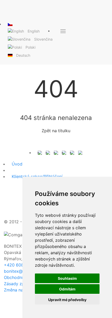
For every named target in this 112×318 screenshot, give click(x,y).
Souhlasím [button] (67, 278)
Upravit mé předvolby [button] (67, 299)
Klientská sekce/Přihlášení (37, 176)
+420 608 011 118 (21, 265)
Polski (30, 47)
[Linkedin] (72, 152)
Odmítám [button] (67, 289)
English (34, 31)
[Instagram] (64, 152)
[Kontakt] (40, 152)
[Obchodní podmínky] (48, 152)
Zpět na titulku (56, 130)
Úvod (17, 164)
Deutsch (23, 55)
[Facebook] (56, 152)
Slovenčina (43, 39)
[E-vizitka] (80, 152)
